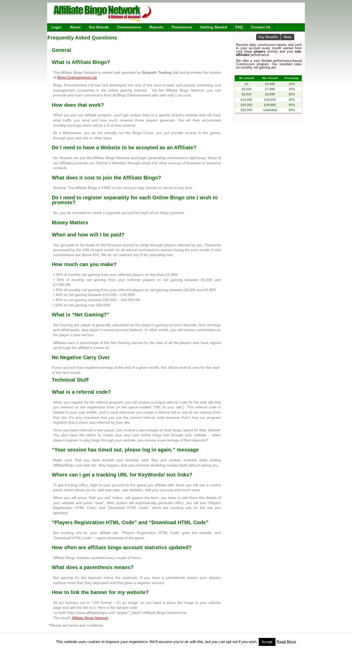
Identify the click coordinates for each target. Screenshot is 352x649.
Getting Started (213, 27)
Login (56, 27)
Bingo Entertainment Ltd (77, 77)
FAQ (239, 27)
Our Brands (99, 27)
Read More (286, 642)
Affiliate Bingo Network (90, 618)
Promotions (182, 27)
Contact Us (261, 27)
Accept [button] (267, 642)
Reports (156, 27)
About (75, 27)
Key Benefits (268, 37)
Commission (244, 37)
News (287, 37)
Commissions (129, 27)
